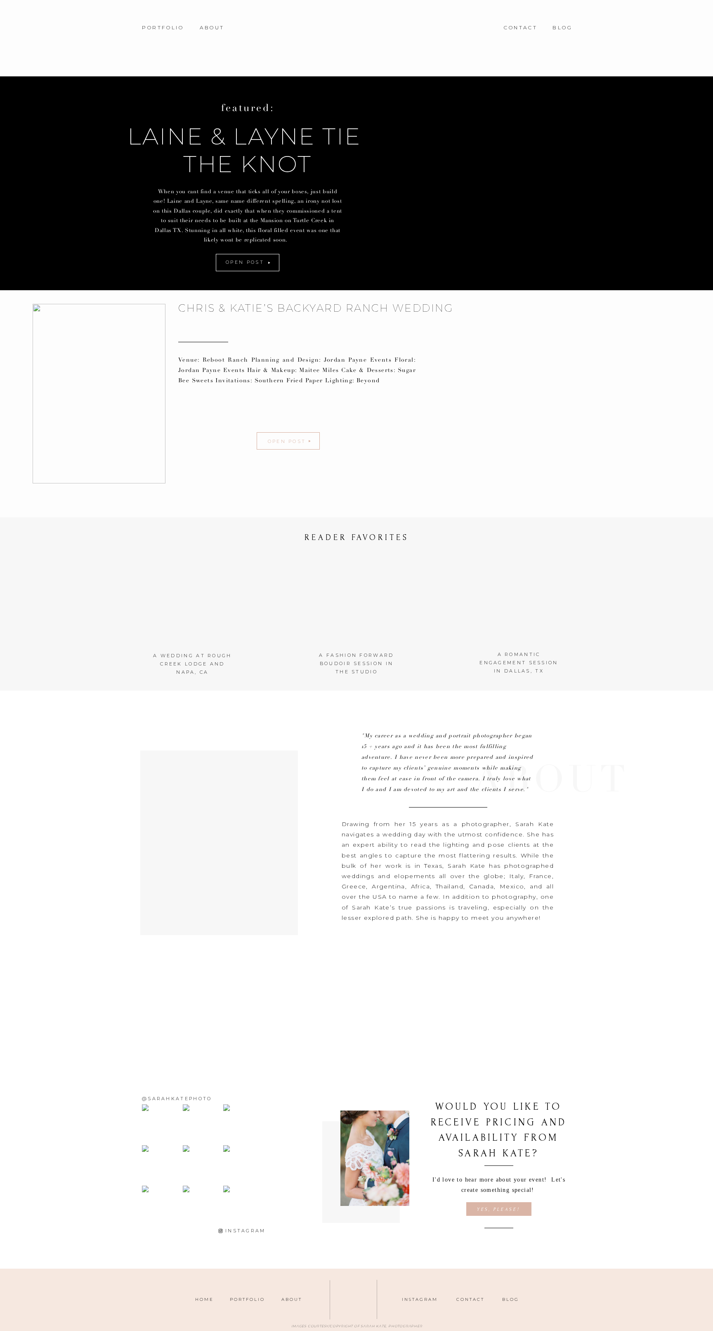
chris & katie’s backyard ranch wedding (315, 308)
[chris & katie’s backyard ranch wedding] (99, 393)
